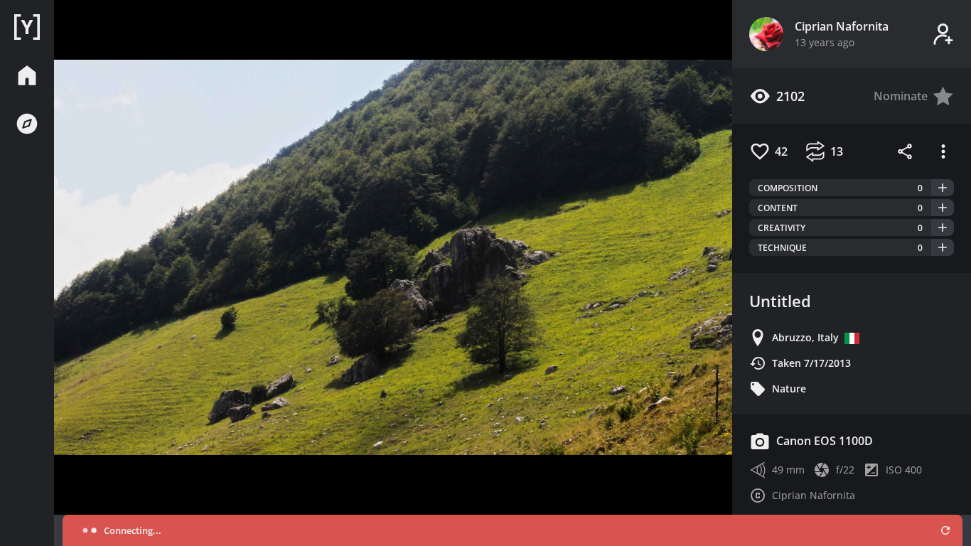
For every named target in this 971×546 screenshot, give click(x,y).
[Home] (27, 27)
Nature (789, 388)
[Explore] (27, 123)
